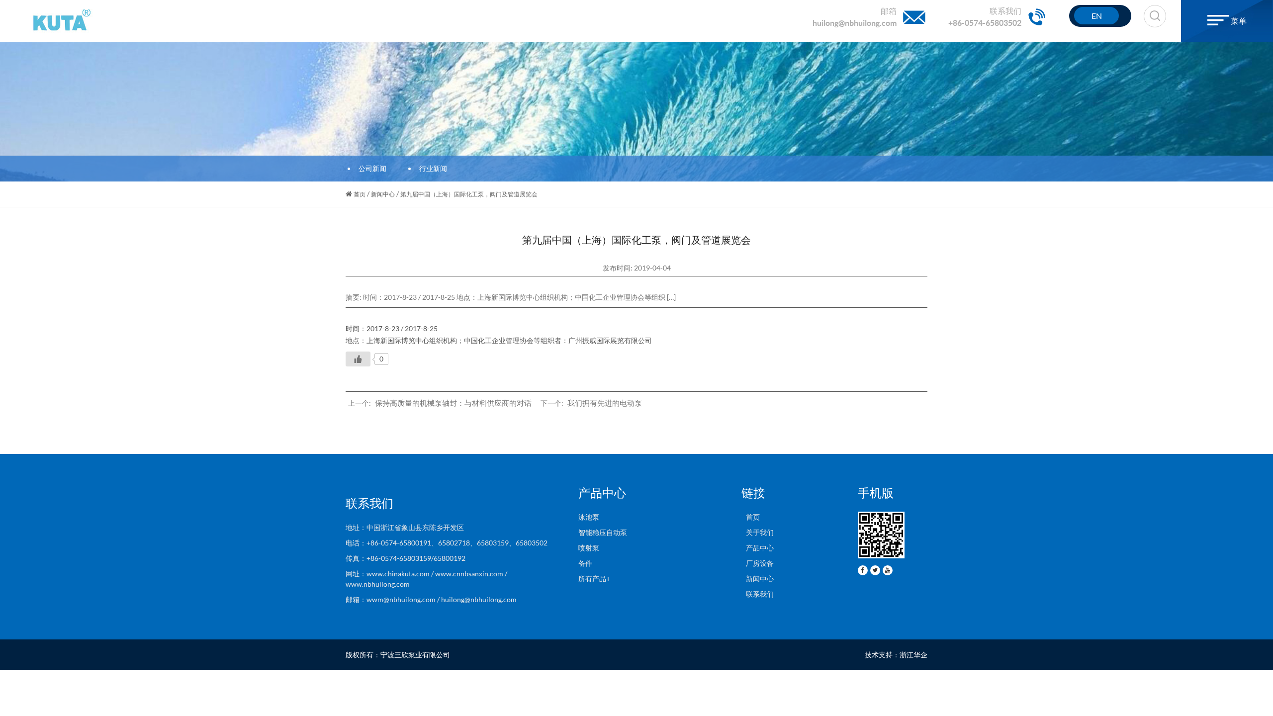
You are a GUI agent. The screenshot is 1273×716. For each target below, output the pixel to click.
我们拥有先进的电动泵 (604, 402)
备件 (585, 563)
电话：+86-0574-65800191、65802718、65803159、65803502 (446, 542)
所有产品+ (594, 578)
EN (1096, 15)
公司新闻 (372, 168)
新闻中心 (383, 194)
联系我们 (757, 594)
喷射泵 (588, 547)
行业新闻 (433, 168)
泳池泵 (588, 517)
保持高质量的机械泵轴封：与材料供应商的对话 (453, 402)
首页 (359, 194)
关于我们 (757, 532)
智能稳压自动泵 (602, 532)
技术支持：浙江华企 (896, 654)
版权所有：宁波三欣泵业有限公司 (398, 654)
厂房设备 (757, 563)
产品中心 (757, 547)
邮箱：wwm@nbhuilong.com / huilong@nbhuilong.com (431, 599)
